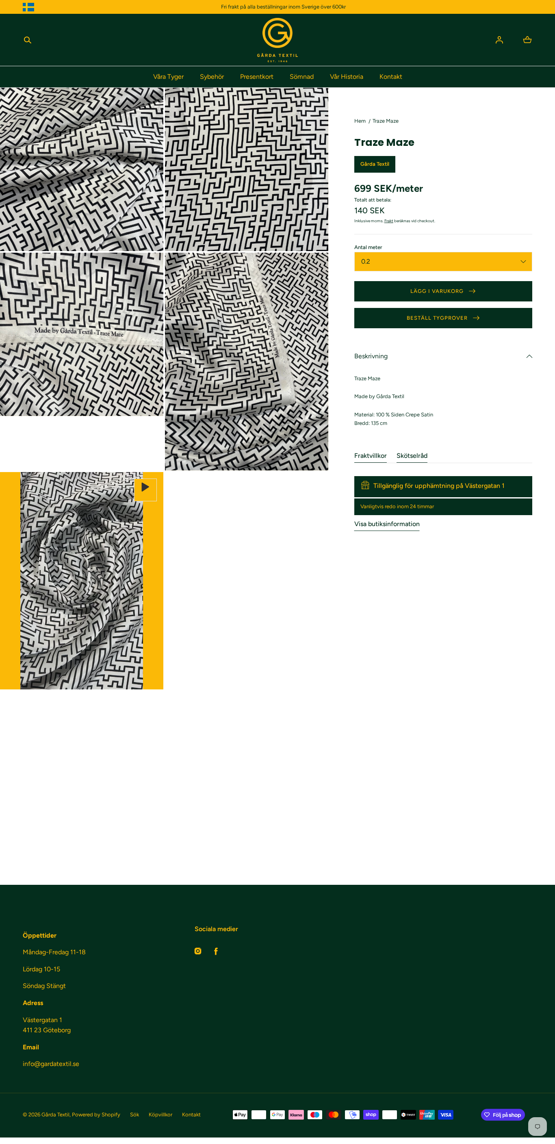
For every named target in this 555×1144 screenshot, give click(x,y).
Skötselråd (412, 455)
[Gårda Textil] (277, 40)
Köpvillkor (160, 1115)
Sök (134, 1115)
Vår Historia (346, 76)
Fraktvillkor (370, 455)
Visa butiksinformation (387, 524)
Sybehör (212, 76)
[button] (28, 40)
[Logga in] (499, 40)
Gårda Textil (55, 1115)
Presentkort (256, 76)
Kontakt (390, 76)
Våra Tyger (168, 76)
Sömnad (302, 76)
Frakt (388, 220)
